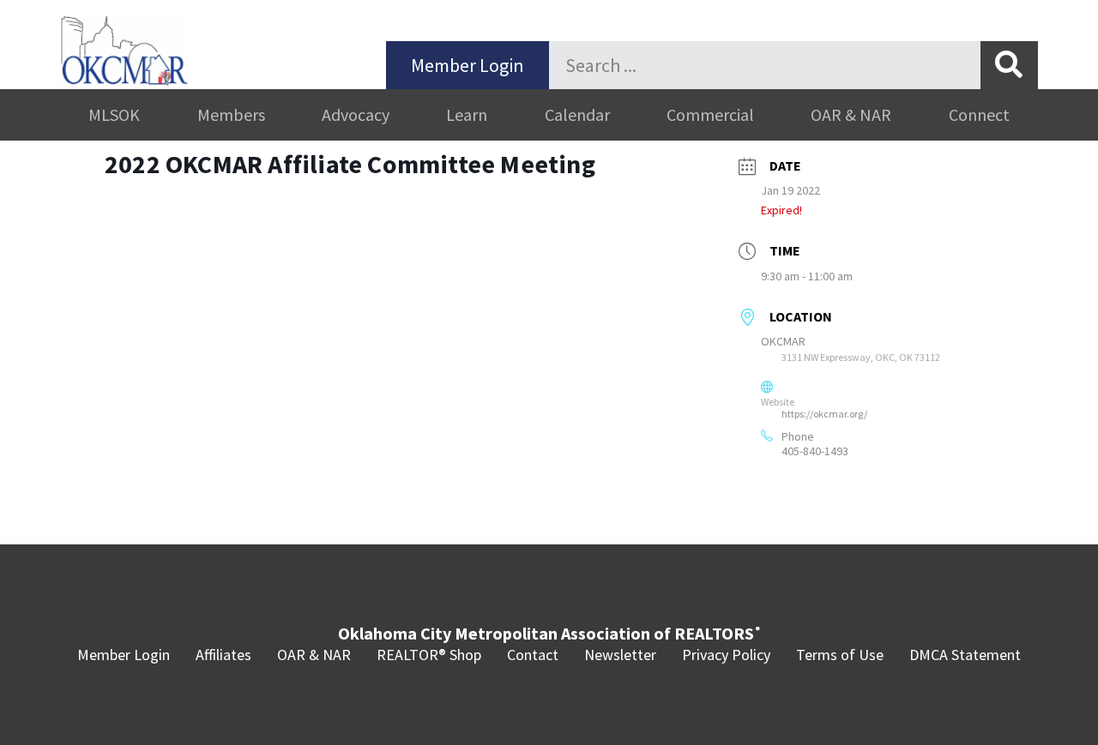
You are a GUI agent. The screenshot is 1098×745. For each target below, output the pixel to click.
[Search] (1009, 65)
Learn (466, 114)
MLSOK (114, 114)
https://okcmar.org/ (824, 413)
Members (231, 114)
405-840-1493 (814, 451)
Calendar (577, 114)
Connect (979, 114)
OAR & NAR (851, 114)
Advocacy (355, 114)
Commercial (710, 114)
